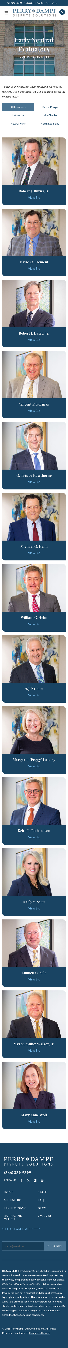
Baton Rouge (50, 107)
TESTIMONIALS (15, 1207)
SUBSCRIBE (55, 1246)
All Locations (18, 107)
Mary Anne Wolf (34, 1115)
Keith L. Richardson (34, 830)
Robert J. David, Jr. (34, 333)
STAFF (42, 1192)
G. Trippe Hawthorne (34, 475)
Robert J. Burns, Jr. (34, 191)
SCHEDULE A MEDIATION (17, 1228)
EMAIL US (45, 1215)
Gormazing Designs (39, 1332)
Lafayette (18, 115)
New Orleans (18, 123)
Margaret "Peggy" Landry (34, 759)
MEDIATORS (13, 1199)
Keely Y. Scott (34, 901)
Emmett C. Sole (34, 972)
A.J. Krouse (34, 688)
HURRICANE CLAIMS (13, 1217)
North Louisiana (50, 123)
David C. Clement (34, 262)
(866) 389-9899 (17, 1172)
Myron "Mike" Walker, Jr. (34, 1044)
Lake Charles (50, 115)
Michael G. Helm (34, 546)
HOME (8, 1192)
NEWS (42, 1207)
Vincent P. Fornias (34, 404)
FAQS (42, 1199)
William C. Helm (34, 617)
